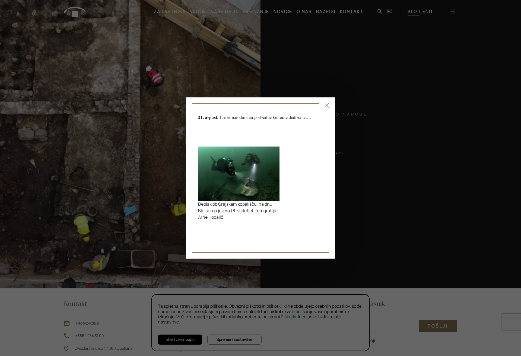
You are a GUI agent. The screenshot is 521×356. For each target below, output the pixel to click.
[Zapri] (327, 105)
